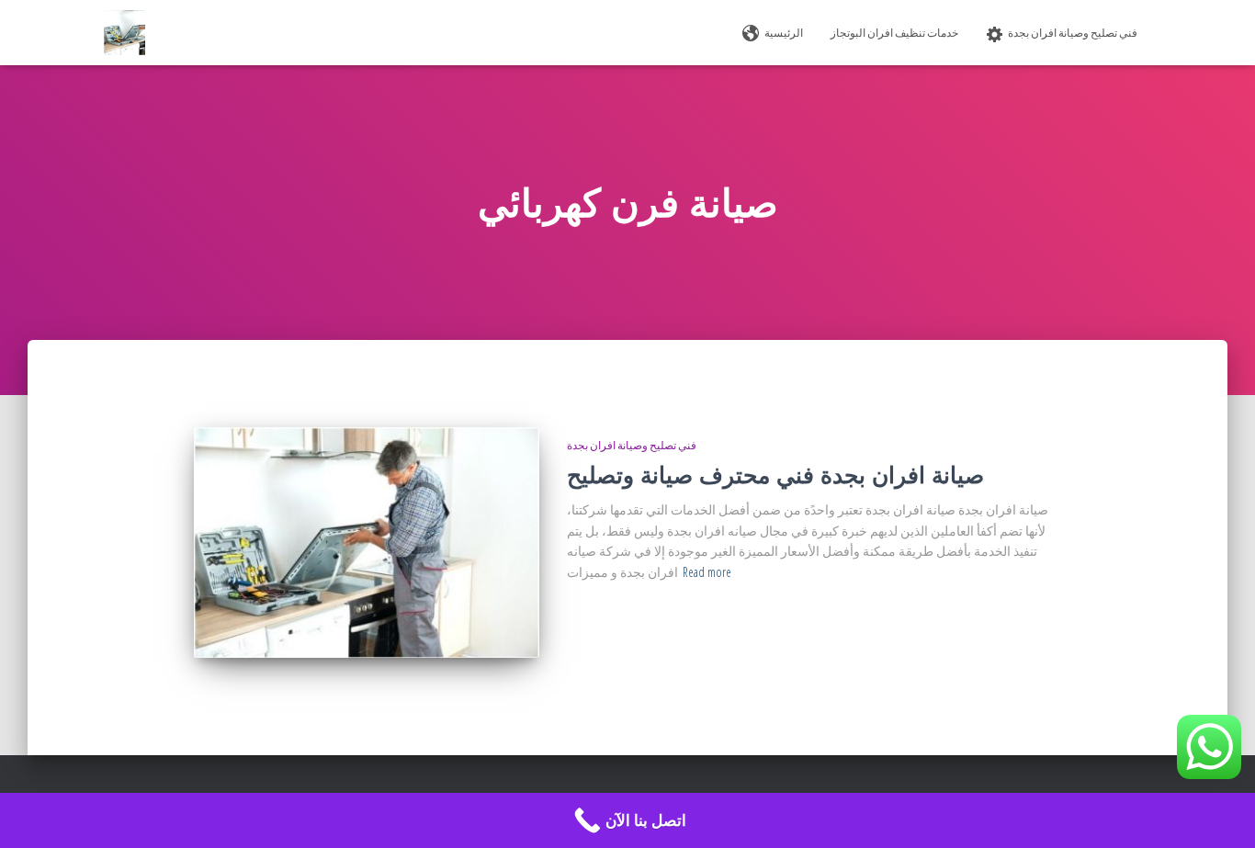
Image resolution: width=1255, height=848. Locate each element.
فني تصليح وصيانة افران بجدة (1072, 32)
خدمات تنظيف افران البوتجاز (894, 32)
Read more (707, 572)
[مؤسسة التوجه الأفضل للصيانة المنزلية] (124, 33)
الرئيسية (783, 32)
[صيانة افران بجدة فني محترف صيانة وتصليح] (366, 542)
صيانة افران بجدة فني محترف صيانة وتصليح (775, 474)
